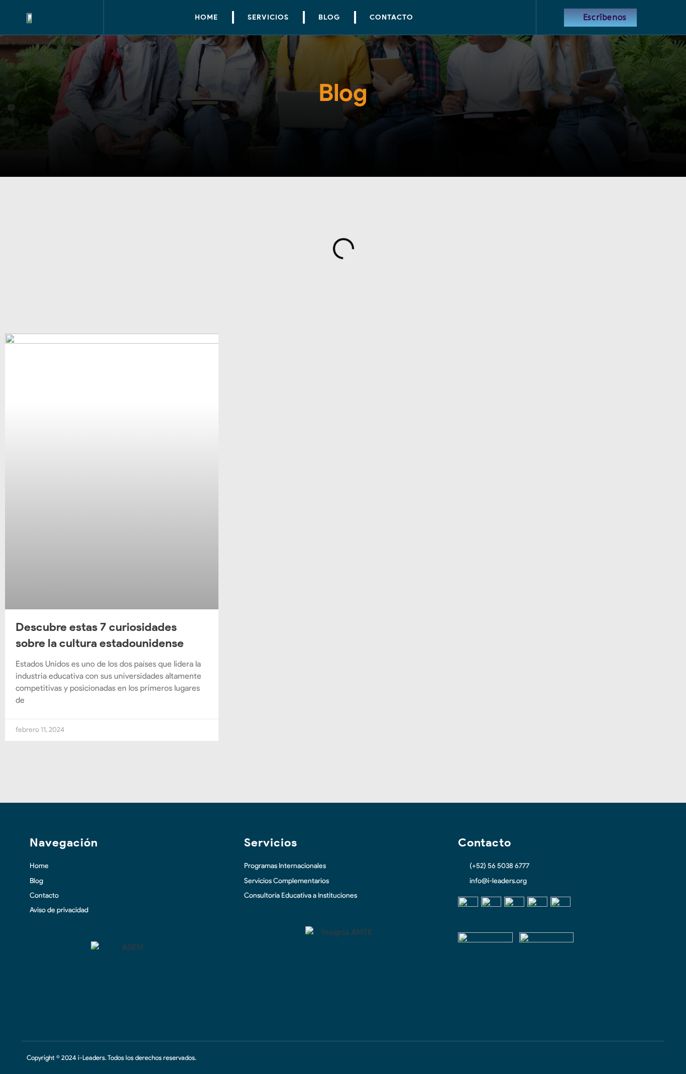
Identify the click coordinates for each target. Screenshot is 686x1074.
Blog (329, 17)
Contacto (391, 17)
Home (206, 17)
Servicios (268, 17)
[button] (38, 249)
